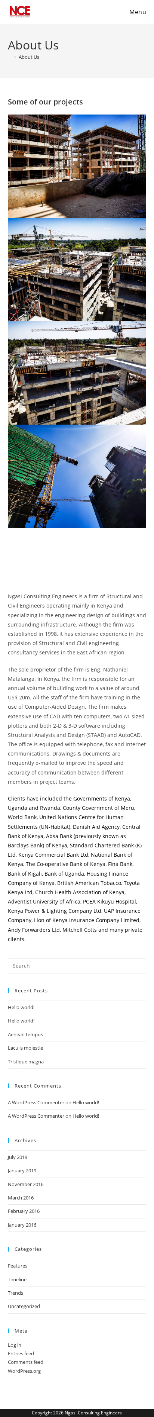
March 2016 (21, 1197)
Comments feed (25, 1362)
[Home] (10, 57)
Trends (15, 1292)
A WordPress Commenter (36, 1102)
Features (17, 1265)
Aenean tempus (25, 1034)
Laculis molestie (25, 1047)
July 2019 (17, 1157)
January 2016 (22, 1224)
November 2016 (25, 1184)
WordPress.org (24, 1371)
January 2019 (22, 1170)
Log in (14, 1345)
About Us (29, 57)
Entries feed (21, 1353)
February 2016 (24, 1211)
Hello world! (21, 1007)
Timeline (17, 1279)
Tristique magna (26, 1061)
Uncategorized (24, 1306)
